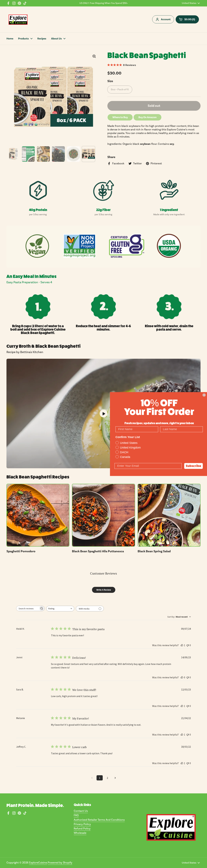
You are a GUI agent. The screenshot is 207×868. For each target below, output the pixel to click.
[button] (187, 19)
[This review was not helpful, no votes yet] (187, 645)
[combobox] (60, 608)
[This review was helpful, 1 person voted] (182, 645)
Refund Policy (82, 828)
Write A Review (103, 589)
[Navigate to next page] (115, 777)
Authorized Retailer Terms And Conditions (99, 820)
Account (166, 19)
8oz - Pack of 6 (120, 89)
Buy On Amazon (147, 117)
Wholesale (80, 833)
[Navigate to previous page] (92, 777)
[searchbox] (27, 608)
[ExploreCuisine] (17, 19)
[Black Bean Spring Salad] (169, 515)
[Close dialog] (204, 395)
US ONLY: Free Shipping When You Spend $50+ (103, 3)
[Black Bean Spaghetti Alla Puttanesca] (103, 515)
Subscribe (193, 466)
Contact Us (81, 811)
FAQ (76, 815)
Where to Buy (120, 117)
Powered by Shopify (60, 862)
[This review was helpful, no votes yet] (182, 677)
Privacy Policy (82, 824)
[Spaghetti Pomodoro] (37, 515)
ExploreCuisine (38, 862)
